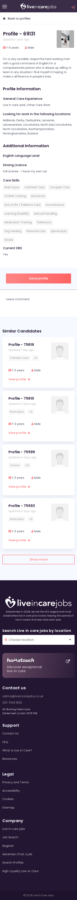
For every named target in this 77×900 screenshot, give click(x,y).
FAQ (5, 742)
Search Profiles (12, 863)
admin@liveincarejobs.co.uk (22, 696)
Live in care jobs (13, 829)
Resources (9, 759)
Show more (39, 559)
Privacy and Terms (15, 782)
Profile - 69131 (19, 33)
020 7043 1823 (12, 703)
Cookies (8, 799)
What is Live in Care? (17, 750)
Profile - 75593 (21, 505)
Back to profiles (18, 18)
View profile (18, 379)
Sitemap (8, 808)
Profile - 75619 (21, 344)
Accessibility (11, 791)
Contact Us (10, 733)
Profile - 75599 (21, 451)
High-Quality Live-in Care (20, 871)
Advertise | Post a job (17, 854)
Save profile (38, 278)
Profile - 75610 (21, 398)
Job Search (10, 837)
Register (8, 846)
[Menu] (4, 6)
